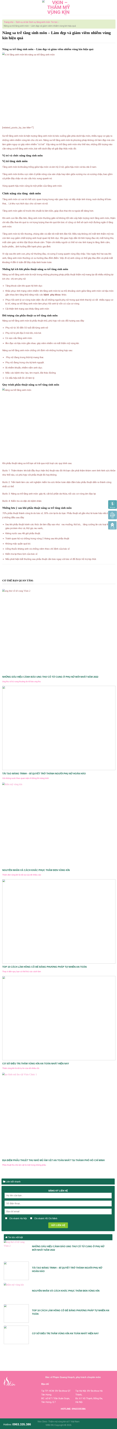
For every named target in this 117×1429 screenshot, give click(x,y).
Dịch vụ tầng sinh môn (39, 22)
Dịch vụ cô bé (22, 22)
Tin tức (54, 22)
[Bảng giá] (112, 504)
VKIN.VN (49, 1425)
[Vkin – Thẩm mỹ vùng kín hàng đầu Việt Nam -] (58, 7)
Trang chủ (8, 22)
